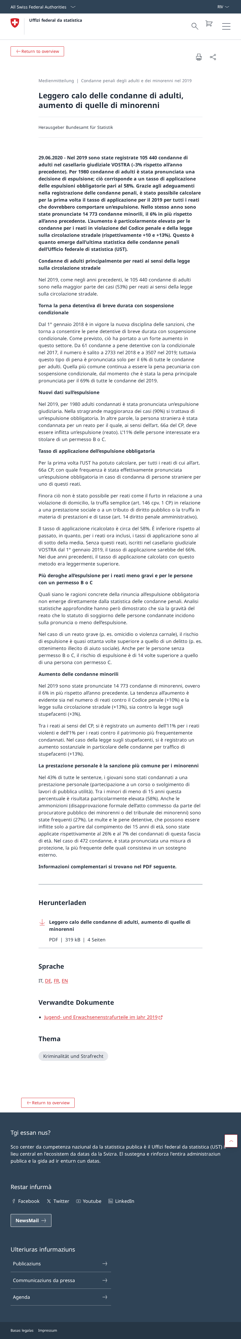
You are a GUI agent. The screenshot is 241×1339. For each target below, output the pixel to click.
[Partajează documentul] (213, 56)
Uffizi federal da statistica (55, 20)
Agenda (21, 1297)
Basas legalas (22, 1330)
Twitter (61, 1201)
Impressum (47, 1330)
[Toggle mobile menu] (226, 26)
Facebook (29, 1201)
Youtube (92, 1201)
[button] (231, 1140)
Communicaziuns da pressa (44, 1280)
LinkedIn (124, 1201)
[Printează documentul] (199, 56)
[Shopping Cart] (208, 23)
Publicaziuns (27, 1263)
